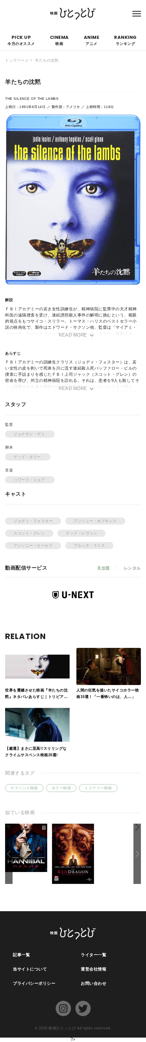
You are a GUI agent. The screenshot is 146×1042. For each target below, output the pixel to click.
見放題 (103, 568)
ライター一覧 (93, 954)
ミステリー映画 (98, 788)
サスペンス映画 (24, 788)
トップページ (17, 60)
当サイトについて (30, 969)
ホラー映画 (61, 788)
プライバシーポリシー (34, 983)
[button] (137, 854)
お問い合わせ (93, 983)
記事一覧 (21, 954)
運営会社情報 (93, 969)
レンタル (132, 568)
